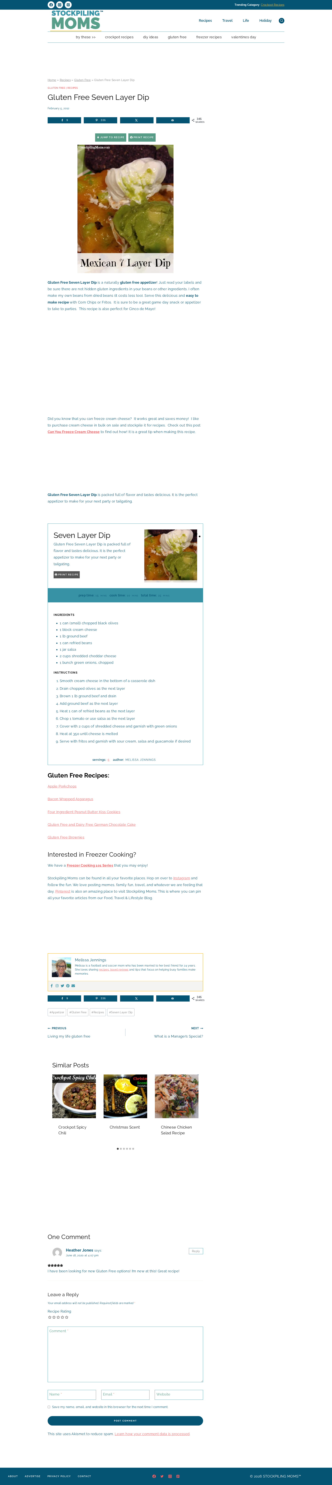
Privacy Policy (59, 1476)
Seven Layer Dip (121, 1012)
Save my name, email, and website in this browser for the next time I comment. (110, 1407)
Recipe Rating (59, 1311)
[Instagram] (59, 4)
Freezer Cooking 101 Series (90, 865)
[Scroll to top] (323, 1470)
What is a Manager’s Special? (178, 1032)
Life (246, 20)
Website (163, 1394)
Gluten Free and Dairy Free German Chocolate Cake (92, 825)
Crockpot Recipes (272, 4)
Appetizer (57, 1012)
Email (109, 1394)
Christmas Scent (125, 1127)
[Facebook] (51, 4)
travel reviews (118, 969)
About (13, 1476)
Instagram (181, 878)
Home (52, 80)
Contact (84, 1476)
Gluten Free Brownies (66, 837)
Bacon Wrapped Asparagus (70, 799)
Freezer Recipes (209, 37)
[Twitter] (62, 986)
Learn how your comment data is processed (152, 1434)
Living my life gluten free (69, 1032)
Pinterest (62, 891)
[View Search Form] (281, 20)
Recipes (205, 20)
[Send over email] (173, 120)
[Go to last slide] (57, 1109)
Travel (227, 20)
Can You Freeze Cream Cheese (74, 432)
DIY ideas (150, 37)
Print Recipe (143, 137)
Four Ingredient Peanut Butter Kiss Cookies (84, 812)
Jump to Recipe (111, 137)
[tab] (118, 1149)
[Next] (194, 1109)
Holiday (265, 20)
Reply (196, 1251)
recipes (104, 969)
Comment (58, 1331)
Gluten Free (177, 37)
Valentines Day (243, 37)
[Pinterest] (68, 4)
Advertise (33, 1476)
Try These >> (85, 37)
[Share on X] (137, 120)
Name (55, 1394)
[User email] (73, 986)
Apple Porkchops (62, 786)
